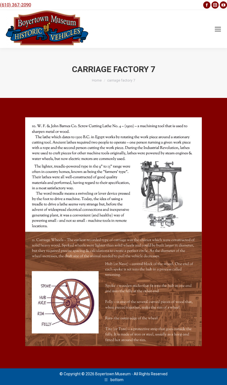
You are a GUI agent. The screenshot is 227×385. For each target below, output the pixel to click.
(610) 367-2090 (15, 4)
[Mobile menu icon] (217, 29)
